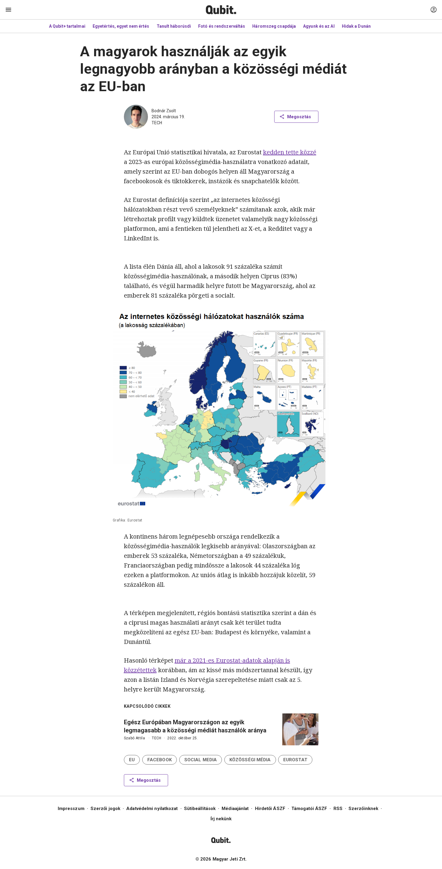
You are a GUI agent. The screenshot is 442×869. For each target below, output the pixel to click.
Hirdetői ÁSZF (270, 808)
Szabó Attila (134, 738)
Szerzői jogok (105, 808)
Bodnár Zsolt (164, 110)
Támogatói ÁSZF (309, 808)
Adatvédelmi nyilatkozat (152, 808)
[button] (132, 760)
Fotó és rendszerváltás (221, 26)
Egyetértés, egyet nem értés (121, 26)
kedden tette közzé (289, 152)
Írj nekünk (221, 818)
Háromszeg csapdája (274, 26)
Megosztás (299, 116)
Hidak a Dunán (356, 26)
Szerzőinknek (363, 808)
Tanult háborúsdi (174, 26)
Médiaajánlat (235, 808)
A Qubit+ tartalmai (67, 26)
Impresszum (71, 808)
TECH (157, 122)
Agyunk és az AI (319, 26)
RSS (337, 808)
